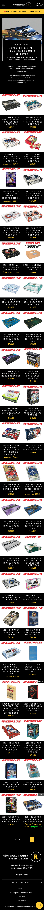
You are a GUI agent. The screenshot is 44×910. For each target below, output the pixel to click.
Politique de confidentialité (21, 893)
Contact (22, 889)
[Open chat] (39, 905)
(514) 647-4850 (22, 875)
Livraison (22, 900)
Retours (22, 896)
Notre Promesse (21, 882)
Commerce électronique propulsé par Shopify (22, 906)
